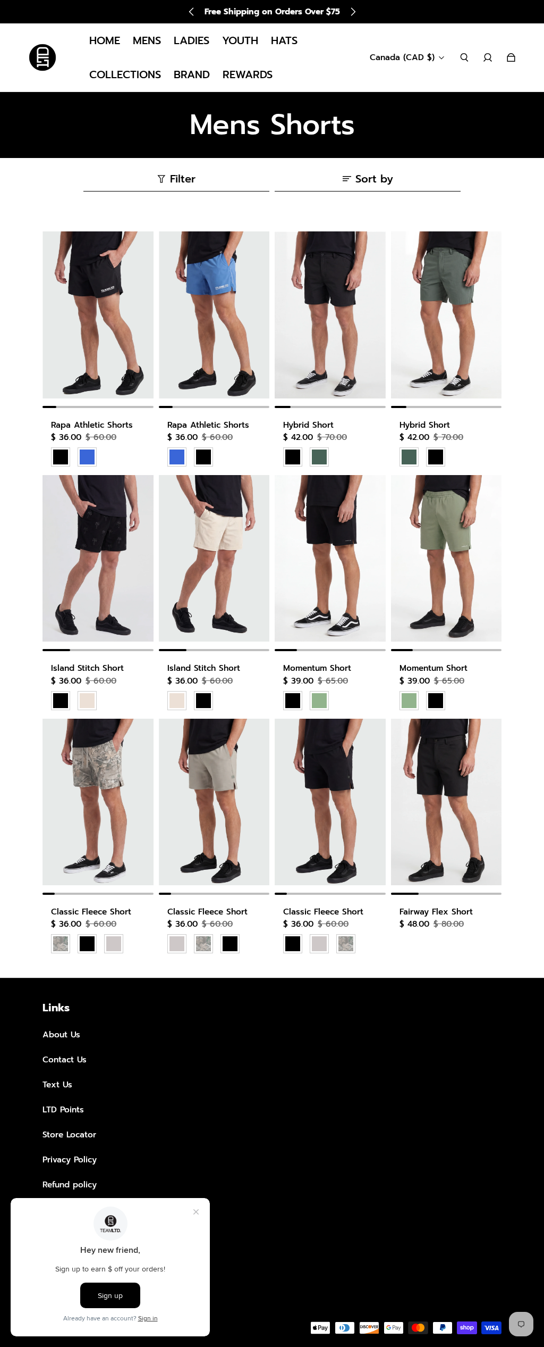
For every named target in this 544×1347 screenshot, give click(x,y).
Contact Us (64, 1059)
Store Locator (69, 1134)
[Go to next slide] (353, 11)
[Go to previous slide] (192, 11)
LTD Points (63, 1109)
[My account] (487, 57)
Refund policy (69, 1184)
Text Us (57, 1084)
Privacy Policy (69, 1159)
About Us (61, 1034)
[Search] (464, 57)
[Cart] (511, 57)
